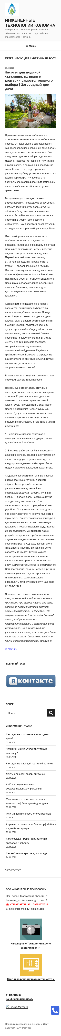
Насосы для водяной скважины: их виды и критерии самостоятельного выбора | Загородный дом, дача (29, 80)
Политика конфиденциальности (22, 1023)
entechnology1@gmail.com (29, 908)
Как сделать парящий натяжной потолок (29, 763)
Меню (32, 45)
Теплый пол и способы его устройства (28, 813)
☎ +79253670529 (38, 904)
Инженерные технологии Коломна (30, 22)
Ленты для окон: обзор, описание (25, 774)
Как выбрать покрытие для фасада (26, 853)
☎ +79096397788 (16, 904)
